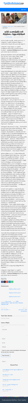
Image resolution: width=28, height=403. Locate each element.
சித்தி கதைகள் (8, 301)
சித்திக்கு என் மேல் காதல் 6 (14, 292)
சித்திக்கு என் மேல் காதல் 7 (14, 296)
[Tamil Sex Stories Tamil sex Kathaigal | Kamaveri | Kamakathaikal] (14, 3)
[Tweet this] (5, 282)
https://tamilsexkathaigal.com (20, 316)
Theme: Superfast (22, 400)
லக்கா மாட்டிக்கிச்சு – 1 (5, 308)
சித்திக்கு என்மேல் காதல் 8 (14, 289)
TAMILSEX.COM (4, 304)
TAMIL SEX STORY (14, 303)
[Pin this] (7, 282)
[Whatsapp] (12, 282)
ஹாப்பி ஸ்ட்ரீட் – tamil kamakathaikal (23, 309)
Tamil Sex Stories (6, 316)
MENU (24, 9)
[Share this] (2, 282)
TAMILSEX (20, 303)
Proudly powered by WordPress (9, 400)
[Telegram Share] (10, 282)
